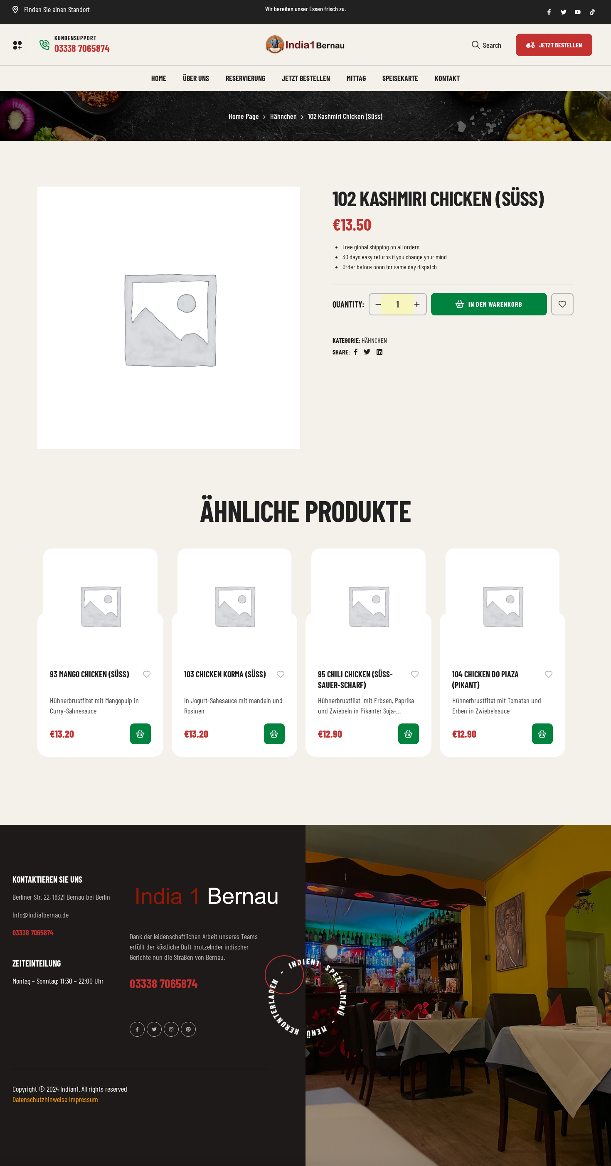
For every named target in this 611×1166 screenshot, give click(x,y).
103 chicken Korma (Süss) (225, 674)
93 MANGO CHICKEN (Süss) (89, 674)
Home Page (244, 116)
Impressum (83, 1099)
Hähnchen (283, 116)
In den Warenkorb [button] (140, 733)
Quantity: (349, 304)
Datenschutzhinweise (39, 1099)
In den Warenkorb (495, 304)
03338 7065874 (33, 932)
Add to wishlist (562, 304)
